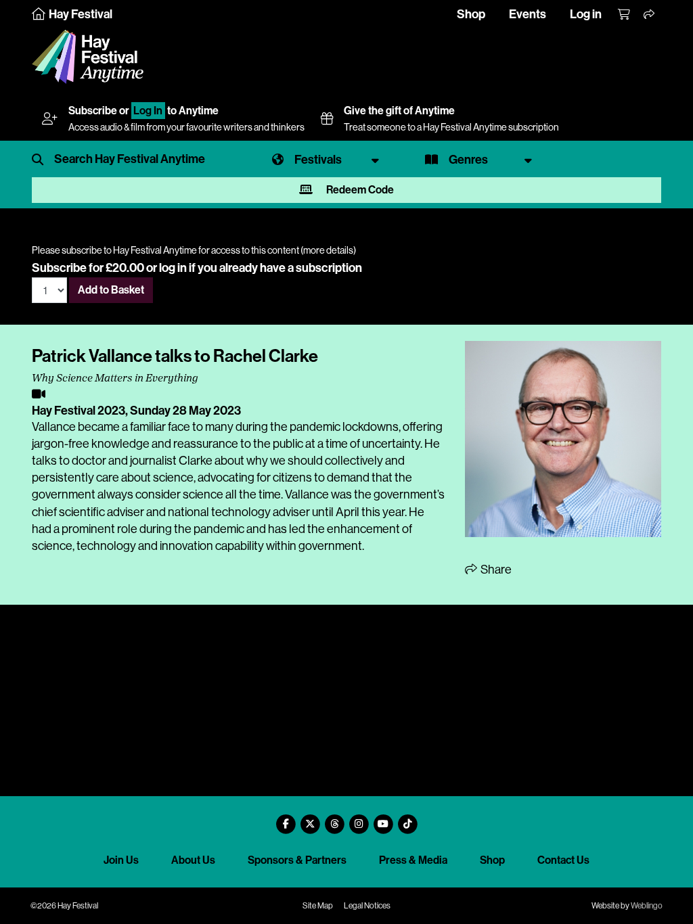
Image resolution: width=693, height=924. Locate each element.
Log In (147, 110)
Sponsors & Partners (297, 860)
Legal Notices (367, 905)
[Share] (649, 15)
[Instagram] (358, 819)
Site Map (318, 905)
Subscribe (92, 110)
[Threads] (334, 819)
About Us (193, 860)
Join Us (121, 860)
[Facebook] (285, 819)
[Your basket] (624, 15)
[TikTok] (407, 819)
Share (495, 569)
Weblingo (647, 905)
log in (173, 267)
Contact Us (563, 860)
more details (328, 250)
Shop (471, 14)
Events (527, 14)
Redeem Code (359, 189)
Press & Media (413, 860)
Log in (586, 14)
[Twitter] (310, 819)
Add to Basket (111, 289)
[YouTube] (383, 819)
